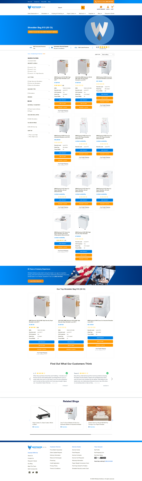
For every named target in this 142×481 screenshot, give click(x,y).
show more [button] (54, 382)
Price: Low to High (33, 134)
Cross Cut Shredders (34, 83)
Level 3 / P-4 (32, 69)
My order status (98, 455)
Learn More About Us (35, 281)
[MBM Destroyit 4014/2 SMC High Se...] (62, 67)
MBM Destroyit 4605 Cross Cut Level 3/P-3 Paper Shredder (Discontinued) (104, 137)
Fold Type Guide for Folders (79, 466)
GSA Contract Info (32, 469)
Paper (30, 111)
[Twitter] (33, 472)
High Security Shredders (35, 81)
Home (29, 53)
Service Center (76, 450)
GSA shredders (33, 118)
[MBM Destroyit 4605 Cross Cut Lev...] (83, 125)
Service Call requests (78, 458)
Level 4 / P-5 (32, 71)
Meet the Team (32, 466)
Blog (49, 1)
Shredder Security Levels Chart (80, 468)
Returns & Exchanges (55, 458)
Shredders (32, 93)
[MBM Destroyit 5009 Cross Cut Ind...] (104, 67)
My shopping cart (99, 452)
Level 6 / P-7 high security (36, 73)
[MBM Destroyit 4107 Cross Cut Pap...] (62, 222)
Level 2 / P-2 (32, 67)
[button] (30, 379)
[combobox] (71, 7)
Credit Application (54, 463)
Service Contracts (77, 455)
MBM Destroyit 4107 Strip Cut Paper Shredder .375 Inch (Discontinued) (103, 190)
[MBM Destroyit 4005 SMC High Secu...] (83, 222)
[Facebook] (29, 472)
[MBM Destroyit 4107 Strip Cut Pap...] (62, 178)
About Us (30, 1)
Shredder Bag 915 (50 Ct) (36, 53)
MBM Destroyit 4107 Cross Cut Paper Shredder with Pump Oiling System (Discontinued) (62, 234)
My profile (97, 450)
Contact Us (36, 1)
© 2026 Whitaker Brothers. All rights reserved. (102, 479)
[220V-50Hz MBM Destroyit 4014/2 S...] (83, 67)
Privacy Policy (53, 466)
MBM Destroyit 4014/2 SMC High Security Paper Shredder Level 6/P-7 (62, 78)
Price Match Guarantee (56, 450)
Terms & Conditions (55, 468)
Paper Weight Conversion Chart (80, 463)
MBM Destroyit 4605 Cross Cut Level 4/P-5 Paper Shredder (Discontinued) (83, 137)
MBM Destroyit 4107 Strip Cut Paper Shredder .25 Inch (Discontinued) (61, 190)
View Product (62, 99)
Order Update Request (56, 452)
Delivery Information (55, 455)
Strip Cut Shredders (34, 85)
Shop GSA (43, 1)
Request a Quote (32, 461)
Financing (52, 460)
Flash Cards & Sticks (34, 109)
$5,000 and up (33, 126)
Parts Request (76, 452)
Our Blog (30, 463)
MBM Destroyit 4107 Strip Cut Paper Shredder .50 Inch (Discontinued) (82, 190)
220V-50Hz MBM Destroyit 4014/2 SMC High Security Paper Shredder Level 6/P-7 (83, 78)
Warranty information (77, 460)
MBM (30, 101)
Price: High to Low (33, 136)
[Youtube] (36, 472)
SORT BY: (97, 54)
